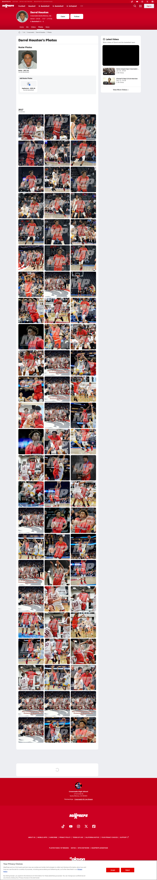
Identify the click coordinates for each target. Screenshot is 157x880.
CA (24, 32)
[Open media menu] (140, 6)
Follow (76, 16)
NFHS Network (26, 1)
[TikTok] (132, 1)
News (47, 27)
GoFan (15, 1)
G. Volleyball (72, 6)
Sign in (149, 6)
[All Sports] (81, 6)
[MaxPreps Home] (8, 6)
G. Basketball (58, 6)
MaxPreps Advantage (43, 1)
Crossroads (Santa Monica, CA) (40, 16)
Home (22, 27)
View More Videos (120, 89)
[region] (78, 870)
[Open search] (135, 6)
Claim (63, 16)
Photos (40, 27)
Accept (113, 870)
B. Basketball (44, 6)
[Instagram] (142, 1)
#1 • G (37, 21)
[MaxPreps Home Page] (19, 32)
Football (21, 6)
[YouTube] (137, 1)
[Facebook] (152, 1)
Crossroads (30, 32)
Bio (27, 27)
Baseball (31, 6)
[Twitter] (147, 1)
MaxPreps (6, 1)
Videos (33, 27)
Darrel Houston (39, 12)
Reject (127, 870)
